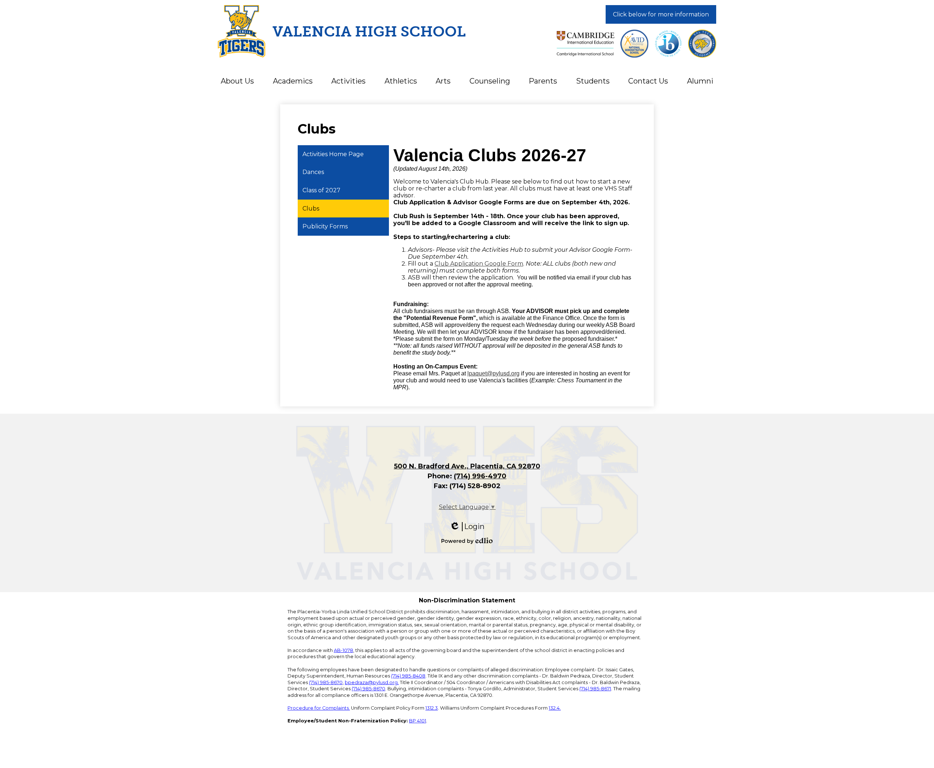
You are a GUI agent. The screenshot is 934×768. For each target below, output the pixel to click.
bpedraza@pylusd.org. (372, 682)
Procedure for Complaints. (318, 708)
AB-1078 (343, 650)
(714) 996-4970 (480, 476)
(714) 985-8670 (326, 682)
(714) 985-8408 (408, 676)
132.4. (555, 708)
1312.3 (431, 708)
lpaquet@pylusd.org (493, 373)
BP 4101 (417, 720)
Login (467, 526)
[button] (237, 81)
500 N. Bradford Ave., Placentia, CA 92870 (467, 466)
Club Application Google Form (479, 263)
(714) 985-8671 (595, 688)
